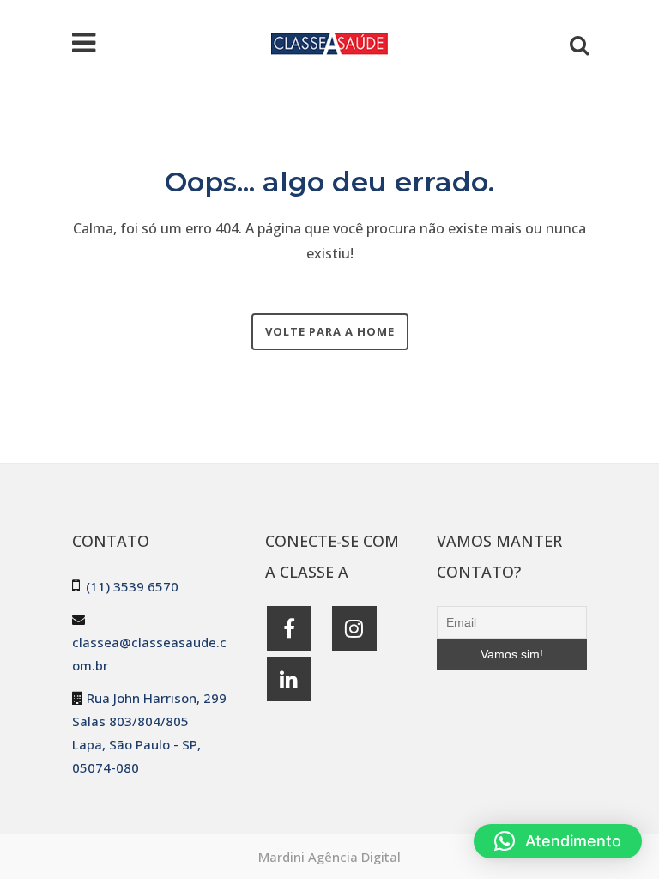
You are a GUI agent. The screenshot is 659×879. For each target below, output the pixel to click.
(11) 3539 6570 (132, 586)
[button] (558, 841)
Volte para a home (330, 331)
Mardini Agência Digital (329, 856)
